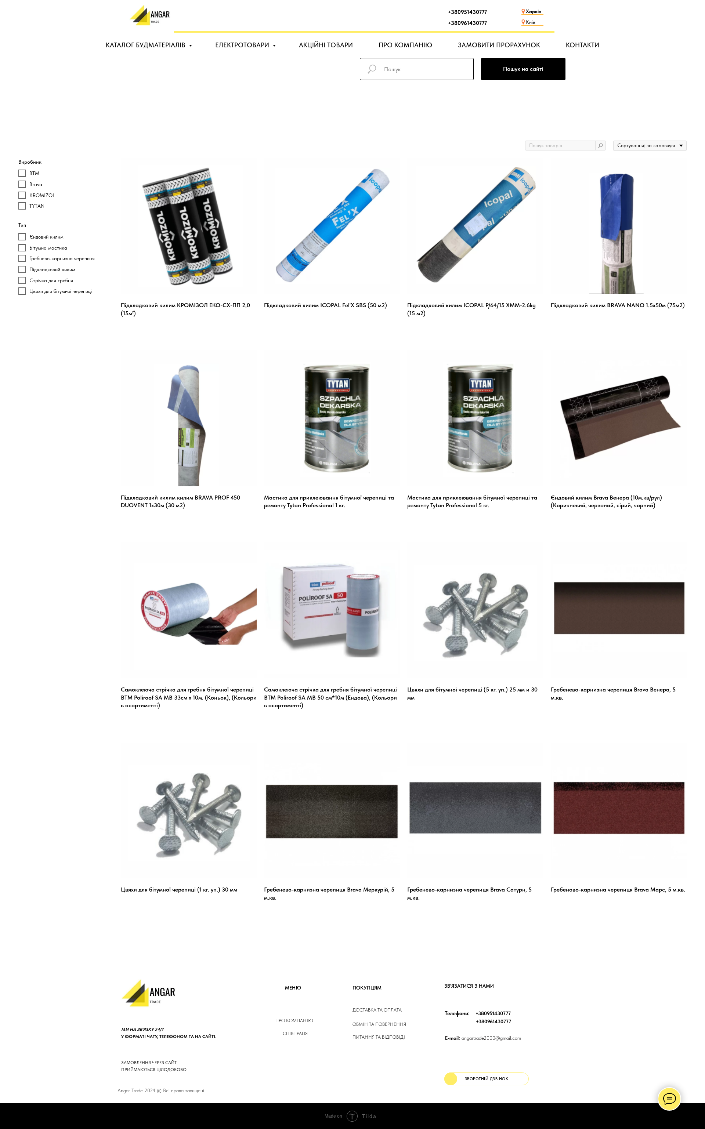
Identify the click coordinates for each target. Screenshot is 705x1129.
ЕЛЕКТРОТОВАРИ (243, 45)
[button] (486, 1078)
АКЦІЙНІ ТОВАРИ (326, 45)
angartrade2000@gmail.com (483, 1038)
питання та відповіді (378, 1037)
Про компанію (294, 1020)
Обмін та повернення (379, 1024)
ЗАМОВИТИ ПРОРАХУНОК (499, 45)
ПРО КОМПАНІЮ (405, 45)
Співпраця (295, 1033)
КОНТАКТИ (582, 45)
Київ (530, 22)
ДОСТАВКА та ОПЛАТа (377, 1010)
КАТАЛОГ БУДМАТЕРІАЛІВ (146, 45)
